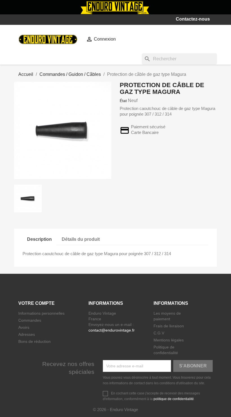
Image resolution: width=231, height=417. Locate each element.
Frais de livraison (169, 326)
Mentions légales (169, 340)
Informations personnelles (41, 313)
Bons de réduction (34, 341)
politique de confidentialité (174, 399)
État (123, 100)
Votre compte (36, 303)
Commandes (29, 320)
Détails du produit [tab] (81, 239)
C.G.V (159, 333)
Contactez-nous (193, 19)
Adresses (26, 334)
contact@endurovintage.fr (111, 330)
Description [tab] (39, 239)
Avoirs (23, 327)
